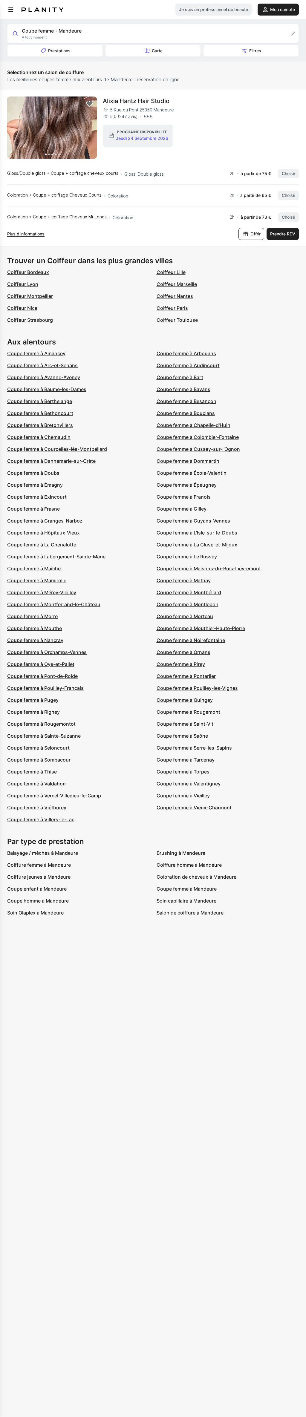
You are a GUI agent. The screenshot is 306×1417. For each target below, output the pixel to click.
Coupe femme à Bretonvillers (40, 425)
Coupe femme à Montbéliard (189, 592)
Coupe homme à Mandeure (38, 901)
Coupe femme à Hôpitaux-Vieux (43, 533)
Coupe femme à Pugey (33, 700)
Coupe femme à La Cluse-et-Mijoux (197, 545)
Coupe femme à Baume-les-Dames (46, 389)
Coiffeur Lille (171, 272)
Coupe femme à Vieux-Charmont (194, 808)
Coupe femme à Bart (180, 377)
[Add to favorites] (89, 103)
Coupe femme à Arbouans (186, 353)
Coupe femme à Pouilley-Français (45, 688)
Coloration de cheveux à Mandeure (196, 877)
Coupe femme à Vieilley (183, 796)
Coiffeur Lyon (22, 284)
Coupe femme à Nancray (35, 640)
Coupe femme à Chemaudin (39, 437)
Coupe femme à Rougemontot (41, 724)
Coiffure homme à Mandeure (189, 865)
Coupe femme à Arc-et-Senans (42, 365)
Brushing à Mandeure (181, 853)
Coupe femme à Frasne (33, 509)
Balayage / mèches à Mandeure (42, 853)
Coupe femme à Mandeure (187, 889)
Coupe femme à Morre (32, 616)
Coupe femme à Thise (32, 772)
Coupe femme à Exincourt (37, 497)
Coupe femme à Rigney (33, 712)
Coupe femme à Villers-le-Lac (40, 819)
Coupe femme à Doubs (33, 473)
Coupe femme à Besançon (186, 401)
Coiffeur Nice (22, 308)
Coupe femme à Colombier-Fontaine (198, 437)
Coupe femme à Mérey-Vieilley (41, 592)
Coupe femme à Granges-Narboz (44, 521)
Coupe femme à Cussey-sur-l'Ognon (198, 449)
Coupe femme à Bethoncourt (40, 413)
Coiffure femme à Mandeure (39, 865)
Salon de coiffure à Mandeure (190, 913)
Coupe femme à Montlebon (187, 604)
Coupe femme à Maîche (34, 569)
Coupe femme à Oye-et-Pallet (40, 664)
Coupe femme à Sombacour (39, 760)
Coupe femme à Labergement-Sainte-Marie (56, 557)
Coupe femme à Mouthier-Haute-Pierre (201, 628)
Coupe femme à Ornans (183, 652)
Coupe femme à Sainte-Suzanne (44, 736)
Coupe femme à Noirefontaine (191, 640)
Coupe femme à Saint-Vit (185, 724)
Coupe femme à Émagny (35, 485)
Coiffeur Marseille (177, 284)
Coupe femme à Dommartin (188, 461)
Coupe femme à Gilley (181, 509)
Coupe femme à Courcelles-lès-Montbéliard (57, 449)
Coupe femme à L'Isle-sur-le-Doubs (197, 533)
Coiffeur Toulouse (177, 320)
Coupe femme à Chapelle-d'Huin (193, 425)
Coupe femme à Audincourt (188, 365)
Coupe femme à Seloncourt (38, 748)
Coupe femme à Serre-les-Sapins (194, 748)
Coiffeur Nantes (175, 296)
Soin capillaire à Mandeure (186, 901)
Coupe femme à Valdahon (36, 784)
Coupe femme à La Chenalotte (41, 545)
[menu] (10, 9)
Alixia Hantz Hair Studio (136, 101)
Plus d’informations (26, 233)
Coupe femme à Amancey (36, 353)
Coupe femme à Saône (182, 736)
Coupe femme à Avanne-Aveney (43, 377)
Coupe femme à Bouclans (186, 413)
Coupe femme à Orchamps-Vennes (47, 652)
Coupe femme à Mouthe (34, 628)
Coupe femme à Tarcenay (186, 760)
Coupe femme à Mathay (184, 580)
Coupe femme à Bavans (183, 389)
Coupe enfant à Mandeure (37, 889)
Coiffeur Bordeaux (28, 272)
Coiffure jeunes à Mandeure (39, 877)
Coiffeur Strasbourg (30, 320)
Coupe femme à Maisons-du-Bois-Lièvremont (209, 569)
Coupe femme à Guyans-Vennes (193, 521)
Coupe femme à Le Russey (187, 557)
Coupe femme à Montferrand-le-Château (53, 604)
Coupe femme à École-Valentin (192, 473)
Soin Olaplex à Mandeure (35, 913)
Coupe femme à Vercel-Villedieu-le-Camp (54, 796)
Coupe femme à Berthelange (39, 401)
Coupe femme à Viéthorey (36, 808)
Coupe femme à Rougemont (188, 712)
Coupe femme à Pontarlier (186, 676)
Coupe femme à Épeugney (187, 485)
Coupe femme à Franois (184, 497)
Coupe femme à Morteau (185, 616)
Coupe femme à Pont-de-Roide (42, 676)
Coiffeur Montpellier (30, 296)
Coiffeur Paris (172, 308)
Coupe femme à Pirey (181, 664)
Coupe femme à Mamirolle (36, 580)
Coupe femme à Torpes (183, 772)
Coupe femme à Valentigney (189, 784)
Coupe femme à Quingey (185, 700)
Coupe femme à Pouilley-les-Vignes (197, 688)
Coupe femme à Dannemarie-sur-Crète (51, 461)
